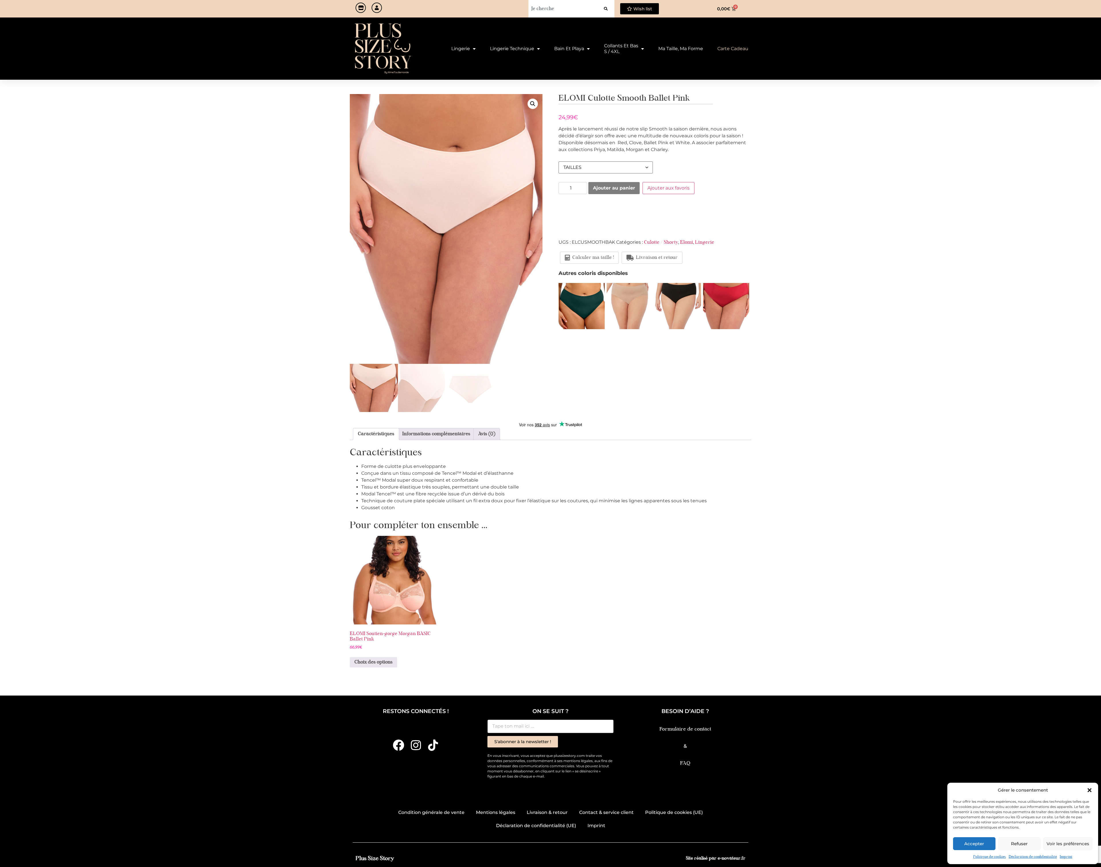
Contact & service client (606, 812)
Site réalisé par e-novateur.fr (715, 858)
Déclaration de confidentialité (1033, 857)
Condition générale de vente (431, 812)
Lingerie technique (512, 48)
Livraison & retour (547, 812)
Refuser (1019, 843)
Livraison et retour (657, 257)
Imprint (1066, 857)
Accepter (974, 843)
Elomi (686, 242)
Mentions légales (495, 812)
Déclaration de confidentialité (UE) (536, 825)
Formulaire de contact (685, 729)
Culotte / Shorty (661, 242)
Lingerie (460, 48)
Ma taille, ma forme (680, 48)
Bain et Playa (569, 48)
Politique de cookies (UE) (674, 812)
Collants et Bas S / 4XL (621, 48)
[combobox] (562, 8)
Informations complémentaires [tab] (436, 434)
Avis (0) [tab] (486, 434)
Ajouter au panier (614, 188)
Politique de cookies (989, 857)
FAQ (685, 763)
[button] (1089, 790)
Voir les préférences (1068, 843)
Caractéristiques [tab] (376, 434)
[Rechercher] (605, 8)
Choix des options (373, 662)
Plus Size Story (375, 858)
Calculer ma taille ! (593, 257)
